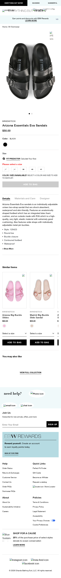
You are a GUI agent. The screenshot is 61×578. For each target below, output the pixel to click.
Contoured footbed (13, 240)
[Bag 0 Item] (49, 10)
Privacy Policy (38, 507)
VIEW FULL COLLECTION (30, 372)
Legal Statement (39, 511)
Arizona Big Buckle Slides (12, 316)
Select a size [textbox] (8, 333)
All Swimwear (13, 27)
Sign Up (52, 424)
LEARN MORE (31, 21)
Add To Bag (14, 342)
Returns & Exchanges (10, 473)
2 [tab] (31, 113)
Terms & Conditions (40, 502)
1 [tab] (29, 113)
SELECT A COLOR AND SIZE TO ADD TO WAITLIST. (29, 176)
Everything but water (14, 3)
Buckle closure (11, 236)
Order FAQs (7, 486)
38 (14, 169)
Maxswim (36, 3)
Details (6, 198)
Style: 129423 (10, 229)
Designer (45, 198)
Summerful (52, 3)
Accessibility (38, 516)
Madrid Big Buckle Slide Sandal (39, 316)
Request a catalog (40, 482)
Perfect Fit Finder (39, 468)
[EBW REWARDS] (30, 437)
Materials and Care (25, 198)
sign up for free (11, 453)
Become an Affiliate (40, 477)
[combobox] (14, 334)
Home (4, 27)
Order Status (7, 468)
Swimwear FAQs (8, 491)
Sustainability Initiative (11, 507)
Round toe (9, 233)
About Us (6, 502)
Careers (5, 511)
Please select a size (12, 164)
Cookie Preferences (40, 525)
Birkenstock (9, 121)
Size (4, 153)
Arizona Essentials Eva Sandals (24, 125)
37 (6, 169)
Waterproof (9, 243)
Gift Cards (37, 473)
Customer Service (9, 477)
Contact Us (6, 482)
